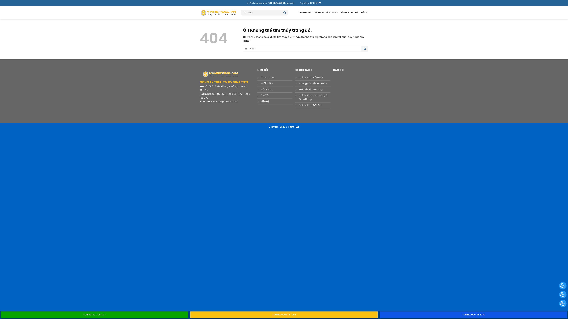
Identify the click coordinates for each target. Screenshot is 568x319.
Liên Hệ (364, 12)
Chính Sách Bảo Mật (311, 77)
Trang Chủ (304, 12)
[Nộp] (284, 13)
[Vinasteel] (218, 12)
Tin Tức (355, 12)
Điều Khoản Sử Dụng (311, 89)
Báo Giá (345, 12)
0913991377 (315, 3)
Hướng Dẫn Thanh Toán (313, 83)
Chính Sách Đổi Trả (310, 105)
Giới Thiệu (318, 12)
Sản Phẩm (331, 12)
